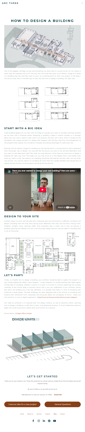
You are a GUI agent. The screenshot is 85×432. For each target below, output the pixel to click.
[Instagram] (37, 419)
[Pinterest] (47, 419)
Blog (55, 414)
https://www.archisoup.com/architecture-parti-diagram (57, 297)
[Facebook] (32, 419)
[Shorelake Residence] (42, 253)
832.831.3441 (58, 395)
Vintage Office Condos (23, 313)
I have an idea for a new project (22, 404)
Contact (62, 414)
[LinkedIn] (42, 419)
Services (39, 414)
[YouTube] (52, 419)
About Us (30, 414)
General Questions (63, 404)
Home (22, 414)
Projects (47, 414)
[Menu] (81, 3)
